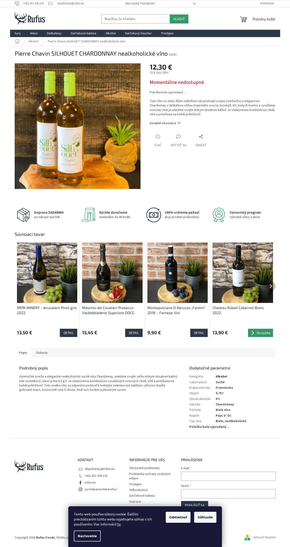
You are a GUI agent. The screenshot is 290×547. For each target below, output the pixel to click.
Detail (69, 333)
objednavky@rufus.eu (100, 469)
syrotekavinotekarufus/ (101, 489)
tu (119, 524)
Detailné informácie (163, 123)
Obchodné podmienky (140, 4)
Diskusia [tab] (41, 352)
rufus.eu (90, 482)
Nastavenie (87, 536)
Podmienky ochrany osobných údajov (150, 476)
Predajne (135, 484)
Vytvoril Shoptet (264, 537)
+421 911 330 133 (96, 476)
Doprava (135, 501)
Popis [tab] (23, 352)
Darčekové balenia (142, 495)
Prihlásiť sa (194, 505)
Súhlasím (205, 517)
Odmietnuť (178, 517)
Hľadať (179, 19)
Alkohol (221, 376)
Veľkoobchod (138, 490)
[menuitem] (17, 33)
